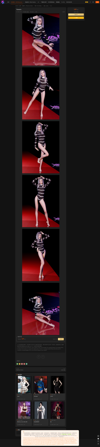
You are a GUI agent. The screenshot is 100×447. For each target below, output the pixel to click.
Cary (18, 396)
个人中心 (63, 2)
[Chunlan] (40, 384)
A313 (51, 396)
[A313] (57, 384)
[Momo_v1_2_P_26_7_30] (24, 410)
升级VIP (60, 339)
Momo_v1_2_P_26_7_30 (22, 421)
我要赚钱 (58, 2)
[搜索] (90, 2)
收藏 (76, 17)
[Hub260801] (40, 410)
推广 (64, 11)
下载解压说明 (43, 2)
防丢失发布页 (69, 2)
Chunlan (36, 396)
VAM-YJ (18, 360)
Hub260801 (36, 421)
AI (38, 2)
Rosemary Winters (19, 369)
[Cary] (24, 384)
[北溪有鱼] (3, 2)
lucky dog (63, 369)
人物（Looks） (26, 11)
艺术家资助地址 (51, 2)
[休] (57, 410)
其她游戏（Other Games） (30, 2)
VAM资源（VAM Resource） (17, 2)
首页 (8, 2)
